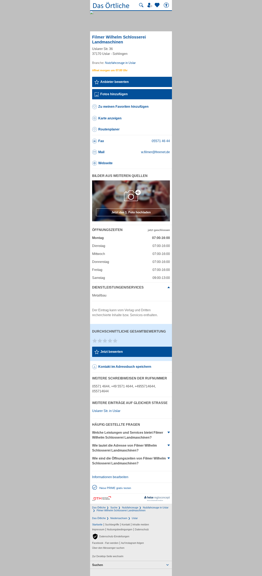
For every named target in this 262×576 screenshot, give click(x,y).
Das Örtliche (99, 507)
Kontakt (126, 524)
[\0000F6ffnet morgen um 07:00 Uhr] (110, 70)
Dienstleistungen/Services (118, 287)
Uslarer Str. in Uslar (106, 411)
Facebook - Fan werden (105, 543)
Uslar (135, 518)
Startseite (97, 524)
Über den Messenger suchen (108, 548)
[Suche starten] (141, 5)
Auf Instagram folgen (132, 543)
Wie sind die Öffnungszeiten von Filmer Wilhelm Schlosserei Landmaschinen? (129, 461)
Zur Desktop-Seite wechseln (107, 556)
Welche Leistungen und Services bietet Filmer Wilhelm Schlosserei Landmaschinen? (127, 435)
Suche (113, 507)
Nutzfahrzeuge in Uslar (155, 507)
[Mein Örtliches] (150, 5)
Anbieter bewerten (114, 82)
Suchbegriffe (112, 524)
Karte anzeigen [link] (110, 118)
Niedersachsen (118, 518)
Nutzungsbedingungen (119, 529)
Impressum (98, 529)
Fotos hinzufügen (114, 94)
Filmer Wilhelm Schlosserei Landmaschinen (121, 510)
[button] (110, 536)
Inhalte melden (140, 524)
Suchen (97, 565)
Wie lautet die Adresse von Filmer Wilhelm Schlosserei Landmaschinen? (124, 448)
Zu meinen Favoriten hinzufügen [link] (123, 106)
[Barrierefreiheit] (167, 5)
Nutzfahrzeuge (130, 507)
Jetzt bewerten (111, 351)
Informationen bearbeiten (110, 477)
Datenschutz (142, 529)
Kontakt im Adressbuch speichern (124, 366)
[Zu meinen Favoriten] (158, 5)
